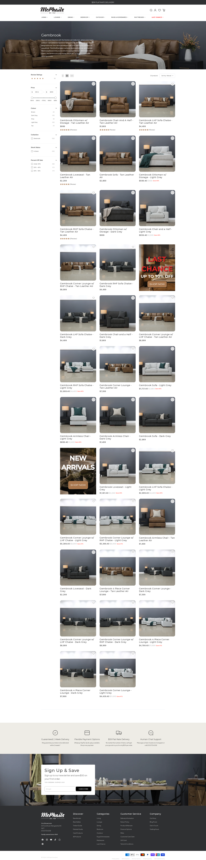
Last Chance (101, 844)
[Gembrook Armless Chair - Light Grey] (78, 415)
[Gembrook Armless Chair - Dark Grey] (118, 415)
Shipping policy (147, 858)
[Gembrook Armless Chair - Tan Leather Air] (157, 517)
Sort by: (166, 75)
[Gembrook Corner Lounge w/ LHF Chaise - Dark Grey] (78, 618)
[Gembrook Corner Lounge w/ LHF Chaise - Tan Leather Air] (157, 313)
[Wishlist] (160, 10)
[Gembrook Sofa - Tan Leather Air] (118, 154)
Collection (35, 135)
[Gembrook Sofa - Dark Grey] (157, 415)
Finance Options (126, 829)
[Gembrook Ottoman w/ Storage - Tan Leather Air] (78, 99)
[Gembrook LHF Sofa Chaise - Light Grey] (157, 466)
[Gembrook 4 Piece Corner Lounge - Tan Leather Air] (118, 568)
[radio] (63, 75)
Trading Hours (154, 829)
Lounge (99, 822)
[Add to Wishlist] (93, 83)
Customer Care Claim (127, 837)
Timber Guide (77, 825)
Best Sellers (77, 822)
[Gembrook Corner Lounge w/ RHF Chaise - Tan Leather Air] (78, 262)
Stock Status (35, 147)
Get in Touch (154, 825)
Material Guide (78, 829)
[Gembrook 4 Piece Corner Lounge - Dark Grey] (78, 669)
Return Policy (124, 822)
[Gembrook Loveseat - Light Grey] (118, 466)
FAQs (122, 833)
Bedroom (100, 829)
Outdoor (100, 833)
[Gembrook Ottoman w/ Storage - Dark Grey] (118, 208)
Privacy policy (115, 858)
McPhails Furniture (52, 857)
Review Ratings (36, 75)
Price (33, 88)
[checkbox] (44, 79)
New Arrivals (77, 818)
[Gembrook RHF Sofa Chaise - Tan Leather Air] (78, 208)
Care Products (78, 833)
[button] (151, 10)
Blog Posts (153, 822)
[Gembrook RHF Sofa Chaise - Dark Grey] (118, 262)
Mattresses (100, 840)
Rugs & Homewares (103, 837)
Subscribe (83, 789)
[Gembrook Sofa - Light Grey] (157, 364)
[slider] (32, 98)
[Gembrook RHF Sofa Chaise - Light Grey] (78, 364)
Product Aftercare (126, 825)
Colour (33, 108)
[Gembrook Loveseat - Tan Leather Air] (78, 154)
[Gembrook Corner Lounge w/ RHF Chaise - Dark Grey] (118, 618)
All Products (77, 837)
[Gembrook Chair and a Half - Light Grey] (157, 208)
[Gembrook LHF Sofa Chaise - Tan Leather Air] (157, 99)
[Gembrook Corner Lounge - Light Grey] (118, 669)
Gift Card (123, 840)
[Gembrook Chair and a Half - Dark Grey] (118, 313)
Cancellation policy (159, 858)
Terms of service (136, 858)
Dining (99, 825)
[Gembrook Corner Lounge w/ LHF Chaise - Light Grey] (78, 517)
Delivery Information (127, 818)
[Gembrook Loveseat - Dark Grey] (78, 568)
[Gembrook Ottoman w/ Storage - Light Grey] (157, 154)
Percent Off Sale (37, 160)
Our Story (153, 818)
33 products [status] (154, 75)
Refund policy (126, 858)
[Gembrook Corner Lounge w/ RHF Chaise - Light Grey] (118, 517)
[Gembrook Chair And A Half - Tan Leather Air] (118, 99)
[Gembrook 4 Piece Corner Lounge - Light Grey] (157, 618)
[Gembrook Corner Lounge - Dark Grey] (157, 568)
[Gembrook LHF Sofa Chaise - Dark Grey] (78, 313)
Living (99, 818)
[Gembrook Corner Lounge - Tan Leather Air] (118, 364)
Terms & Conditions (126, 844)
